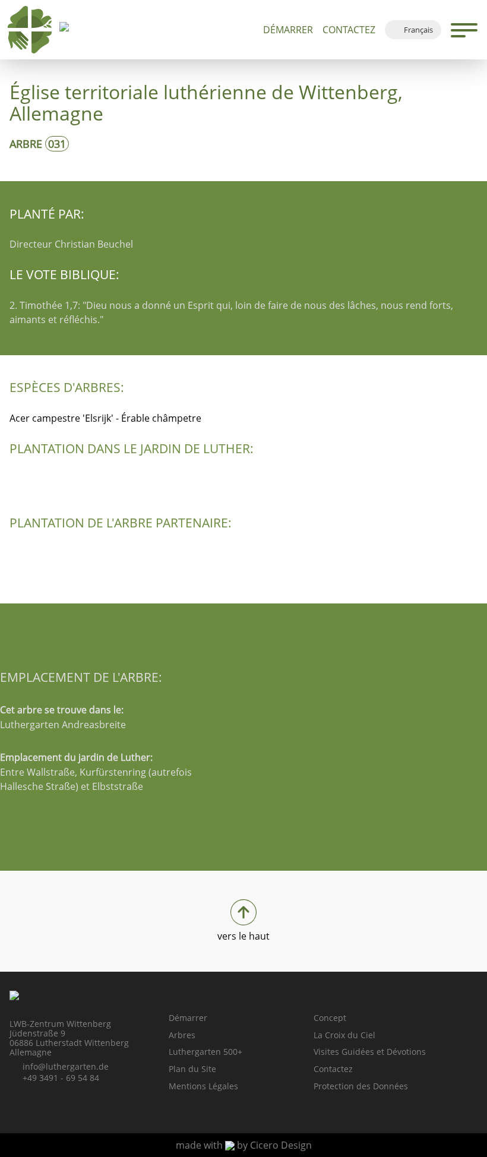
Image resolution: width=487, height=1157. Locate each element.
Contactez (348, 29)
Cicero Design (281, 1145)
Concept (330, 1017)
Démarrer (288, 29)
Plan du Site (192, 1068)
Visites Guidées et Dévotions (370, 1051)
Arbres (182, 1035)
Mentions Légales (203, 1086)
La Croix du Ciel (344, 1035)
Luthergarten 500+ (205, 1051)
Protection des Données (361, 1086)
